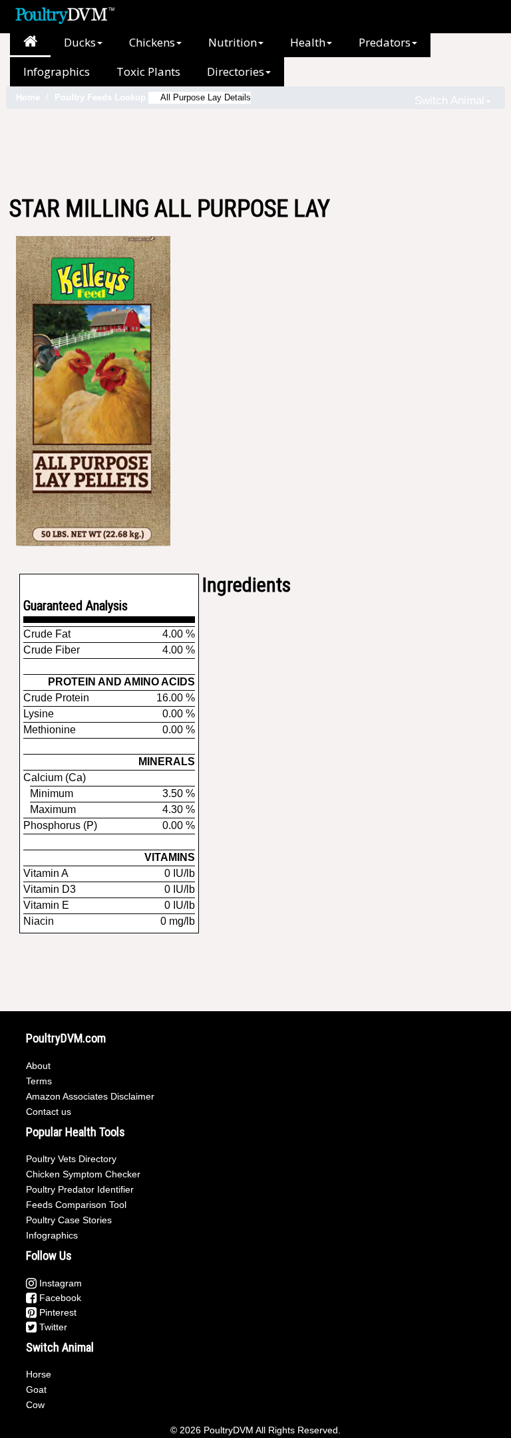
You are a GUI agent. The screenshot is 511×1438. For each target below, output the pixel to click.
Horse (38, 1374)
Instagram (59, 1283)
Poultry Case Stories (69, 1220)
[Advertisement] (255, 152)
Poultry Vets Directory (71, 1158)
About (38, 1065)
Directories (235, 71)
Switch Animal (449, 100)
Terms (39, 1081)
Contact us (48, 1111)
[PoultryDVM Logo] (64, 14)
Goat (36, 1389)
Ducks (80, 42)
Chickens (152, 42)
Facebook (59, 1297)
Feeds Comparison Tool (76, 1204)
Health (307, 42)
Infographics (56, 71)
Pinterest (57, 1312)
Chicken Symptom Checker (83, 1174)
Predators (385, 42)
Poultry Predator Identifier (80, 1189)
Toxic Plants (148, 71)
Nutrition (232, 42)
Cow (35, 1404)
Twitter (52, 1327)
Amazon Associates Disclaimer (90, 1096)
